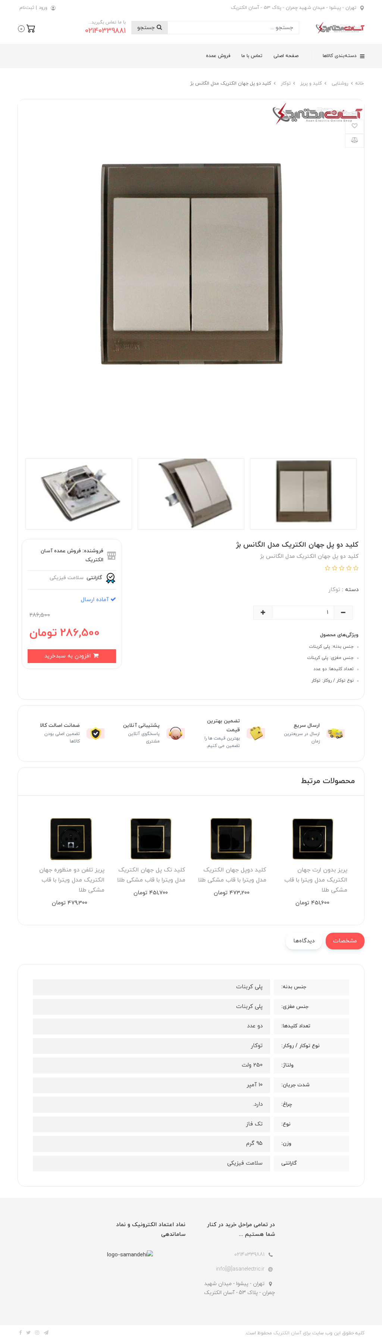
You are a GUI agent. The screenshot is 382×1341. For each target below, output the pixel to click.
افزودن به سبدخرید (68, 656)
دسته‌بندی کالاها (340, 56)
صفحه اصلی (285, 56)
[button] (27, 28)
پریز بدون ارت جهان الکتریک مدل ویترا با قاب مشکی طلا (315, 880)
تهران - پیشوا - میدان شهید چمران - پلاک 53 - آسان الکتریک (293, 7)
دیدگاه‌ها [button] (303, 941)
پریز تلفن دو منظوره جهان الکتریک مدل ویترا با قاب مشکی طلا (71, 880)
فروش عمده (218, 56)
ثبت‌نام (26, 7)
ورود (43, 7)
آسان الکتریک (287, 1333)
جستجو (147, 28)
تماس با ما (251, 56)
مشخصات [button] (345, 941)
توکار (334, 590)
